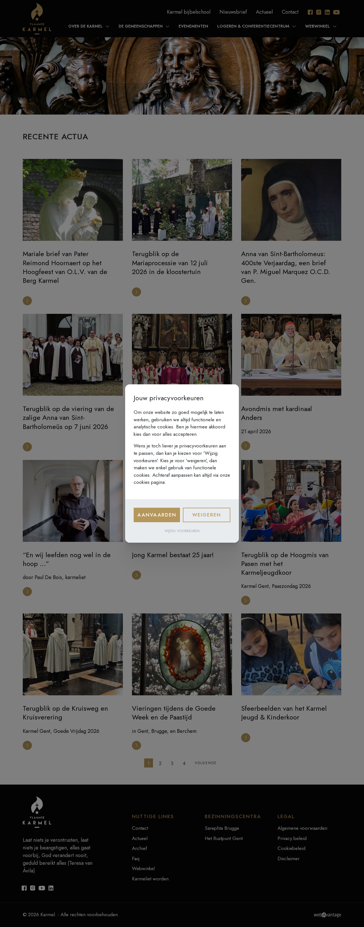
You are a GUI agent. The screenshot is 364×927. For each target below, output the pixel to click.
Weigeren (206, 514)
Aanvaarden (156, 514)
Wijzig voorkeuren (182, 531)
